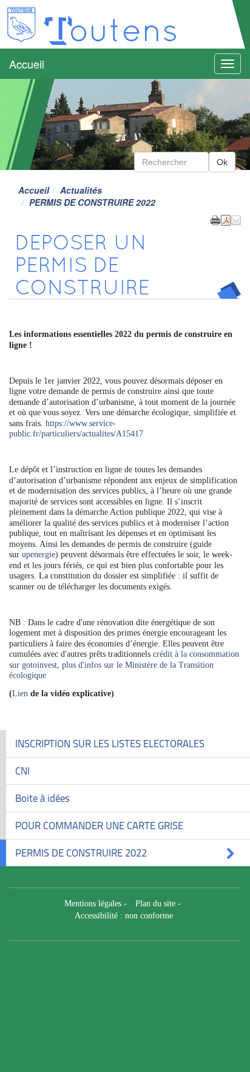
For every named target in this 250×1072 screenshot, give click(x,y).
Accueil (26, 64)
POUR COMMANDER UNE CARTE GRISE (99, 825)
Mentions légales (92, 903)
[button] (236, 219)
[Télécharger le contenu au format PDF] (225, 219)
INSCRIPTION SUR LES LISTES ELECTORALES (109, 743)
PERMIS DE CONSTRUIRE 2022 (81, 853)
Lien (20, 693)
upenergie (38, 554)
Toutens (110, 28)
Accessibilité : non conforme (124, 915)
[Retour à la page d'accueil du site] (21, 24)
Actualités (81, 190)
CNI (22, 771)
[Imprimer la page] (215, 219)
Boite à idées (42, 798)
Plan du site (155, 903)
